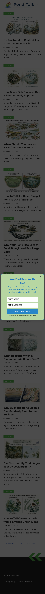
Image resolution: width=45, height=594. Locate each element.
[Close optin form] (41, 277)
